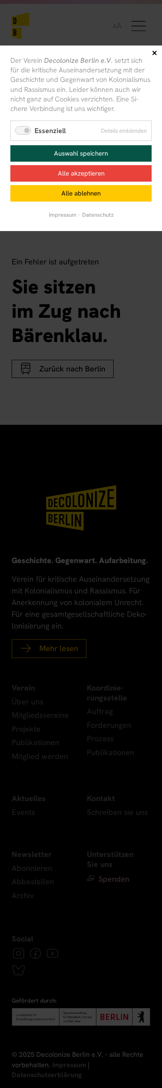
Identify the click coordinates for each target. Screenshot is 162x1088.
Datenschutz (98, 214)
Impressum (62, 214)
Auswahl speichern (81, 153)
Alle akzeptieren (81, 173)
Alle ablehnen (81, 193)
